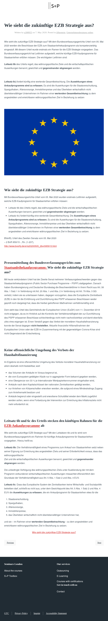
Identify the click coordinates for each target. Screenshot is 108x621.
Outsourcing (63, 570)
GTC (6, 613)
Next (99, 543)
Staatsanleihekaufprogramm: (25, 267)
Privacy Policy (21, 613)
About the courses (13, 570)
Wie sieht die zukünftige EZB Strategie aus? (54, 532)
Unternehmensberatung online (80, 32)
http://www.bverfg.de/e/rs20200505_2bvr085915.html (30, 246)
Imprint (37, 613)
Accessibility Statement (56, 613)
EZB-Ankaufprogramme (22, 425)
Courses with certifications (70, 581)
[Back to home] (54, 5)
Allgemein (60, 32)
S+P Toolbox (10, 576)
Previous (10, 543)
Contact (61, 591)
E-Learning (62, 576)
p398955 (28, 32)
